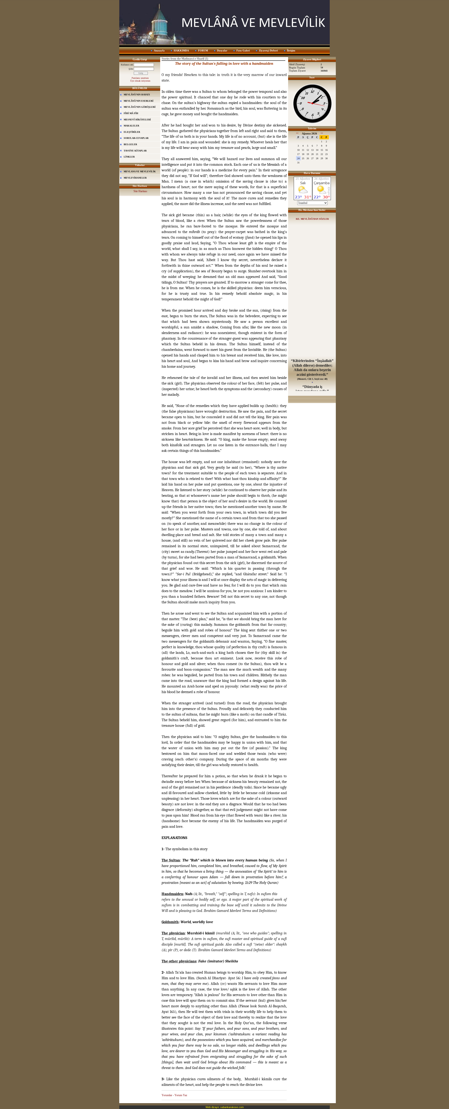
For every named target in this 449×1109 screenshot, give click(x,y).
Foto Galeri (243, 50)
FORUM (203, 50)
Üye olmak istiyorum (140, 80)
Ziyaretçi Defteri (268, 50)
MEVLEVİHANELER (135, 177)
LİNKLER (129, 156)
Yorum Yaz (180, 1095)
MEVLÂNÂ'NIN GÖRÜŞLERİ (140, 107)
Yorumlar (167, 1095)
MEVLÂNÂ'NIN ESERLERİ (138, 101)
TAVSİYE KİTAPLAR (135, 150)
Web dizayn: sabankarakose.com (225, 1107)
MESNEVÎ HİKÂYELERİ (137, 119)
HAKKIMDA (181, 50)
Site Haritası (140, 191)
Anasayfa (159, 50)
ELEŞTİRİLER (132, 132)
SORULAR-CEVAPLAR (136, 138)
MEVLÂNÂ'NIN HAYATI (137, 94)
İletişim (291, 50)
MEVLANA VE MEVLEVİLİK (140, 171)
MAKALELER (131, 125)
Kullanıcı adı (127, 64)
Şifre (131, 69)
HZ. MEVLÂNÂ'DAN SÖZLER (312, 219)
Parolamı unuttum (140, 78)
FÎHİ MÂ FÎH (131, 113)
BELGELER (130, 144)
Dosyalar (222, 50)
